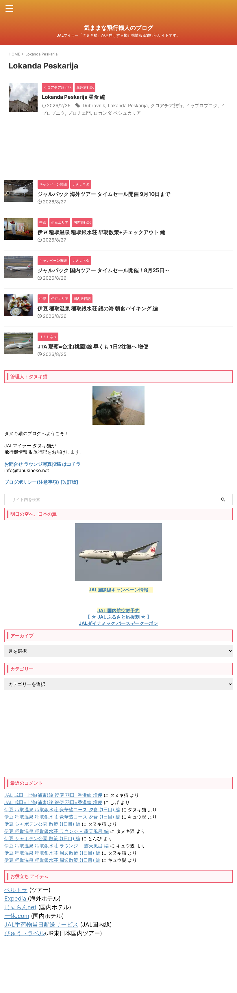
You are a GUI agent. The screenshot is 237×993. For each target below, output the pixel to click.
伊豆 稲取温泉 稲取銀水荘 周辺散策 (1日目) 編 (52, 853)
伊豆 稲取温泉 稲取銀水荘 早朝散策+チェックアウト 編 (101, 232)
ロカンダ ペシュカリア (117, 113)
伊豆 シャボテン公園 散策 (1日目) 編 (42, 824)
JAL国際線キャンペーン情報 (118, 590)
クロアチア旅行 (166, 105)
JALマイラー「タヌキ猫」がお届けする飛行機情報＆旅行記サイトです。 (118, 976)
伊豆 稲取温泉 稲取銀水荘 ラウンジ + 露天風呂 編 (56, 831)
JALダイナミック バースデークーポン (118, 623)
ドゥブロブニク (201, 105)
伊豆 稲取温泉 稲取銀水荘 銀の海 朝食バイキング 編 (98, 308)
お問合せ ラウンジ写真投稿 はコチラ (42, 464)
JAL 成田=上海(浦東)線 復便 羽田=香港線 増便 (53, 795)
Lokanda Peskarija (128, 105)
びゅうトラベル (24, 933)
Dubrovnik (94, 105)
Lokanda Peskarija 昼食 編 (73, 97)
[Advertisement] (118, 733)
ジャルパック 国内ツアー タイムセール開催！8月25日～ (104, 270)
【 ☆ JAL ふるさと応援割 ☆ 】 (118, 617)
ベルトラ (15, 889)
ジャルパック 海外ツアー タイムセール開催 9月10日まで (104, 194)
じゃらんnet (20, 907)
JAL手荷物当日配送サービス (41, 924)
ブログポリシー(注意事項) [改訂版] (41, 482)
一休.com (16, 915)
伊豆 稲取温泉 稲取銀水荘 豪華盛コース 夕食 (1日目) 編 (62, 809)
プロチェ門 (79, 113)
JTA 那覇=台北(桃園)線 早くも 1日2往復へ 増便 (93, 347)
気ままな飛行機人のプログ (118, 27)
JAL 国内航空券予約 (118, 610)
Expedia (16, 898)
